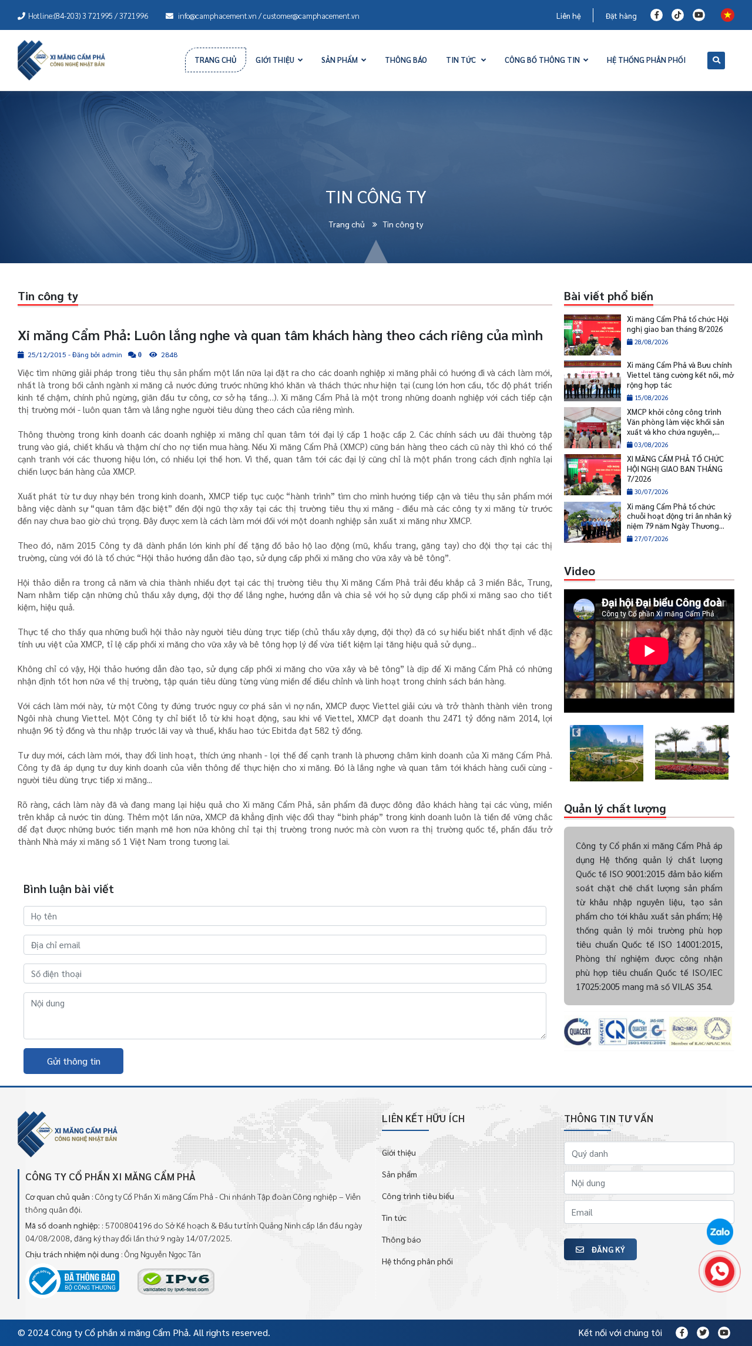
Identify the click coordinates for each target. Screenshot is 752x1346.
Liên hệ (568, 16)
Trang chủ (348, 224)
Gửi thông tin (73, 1061)
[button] (566, 753)
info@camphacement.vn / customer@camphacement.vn (268, 16)
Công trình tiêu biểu (418, 1195)
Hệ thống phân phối (417, 1261)
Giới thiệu (399, 1152)
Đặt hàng (621, 16)
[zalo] (719, 1232)
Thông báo (401, 1239)
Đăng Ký (607, 1249)
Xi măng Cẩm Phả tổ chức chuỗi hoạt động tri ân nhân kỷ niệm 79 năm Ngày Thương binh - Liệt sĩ (679, 521)
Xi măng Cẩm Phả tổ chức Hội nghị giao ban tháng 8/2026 (677, 324)
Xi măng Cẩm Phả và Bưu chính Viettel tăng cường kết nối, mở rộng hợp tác (680, 375)
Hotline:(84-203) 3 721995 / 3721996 (88, 16)
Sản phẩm (399, 1174)
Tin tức (394, 1217)
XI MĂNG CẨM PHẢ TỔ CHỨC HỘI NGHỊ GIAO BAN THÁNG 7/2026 (675, 469)
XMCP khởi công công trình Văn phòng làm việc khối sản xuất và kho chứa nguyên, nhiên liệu (675, 427)
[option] (606, 753)
